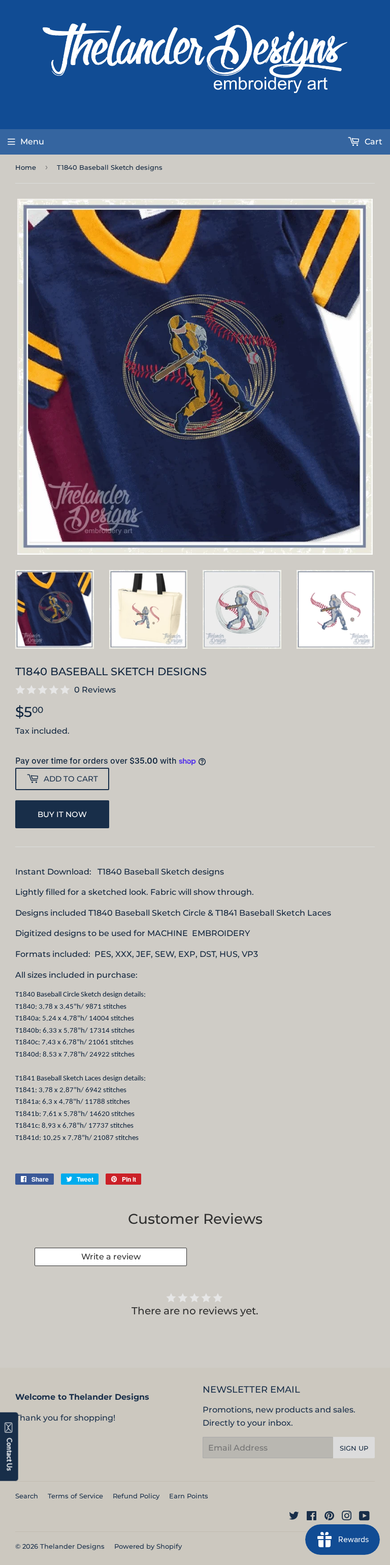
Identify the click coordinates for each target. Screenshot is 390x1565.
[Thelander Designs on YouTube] (364, 1517)
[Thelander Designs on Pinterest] (329, 1517)
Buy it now (62, 814)
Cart (372, 141)
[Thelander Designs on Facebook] (311, 1517)
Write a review (111, 1256)
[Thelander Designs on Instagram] (347, 1517)
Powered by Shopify (148, 1546)
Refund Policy (136, 1496)
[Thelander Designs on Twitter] (294, 1517)
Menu (32, 141)
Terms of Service (75, 1496)
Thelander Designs (72, 1546)
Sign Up (354, 1448)
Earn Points (188, 1496)
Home (25, 167)
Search (26, 1496)
